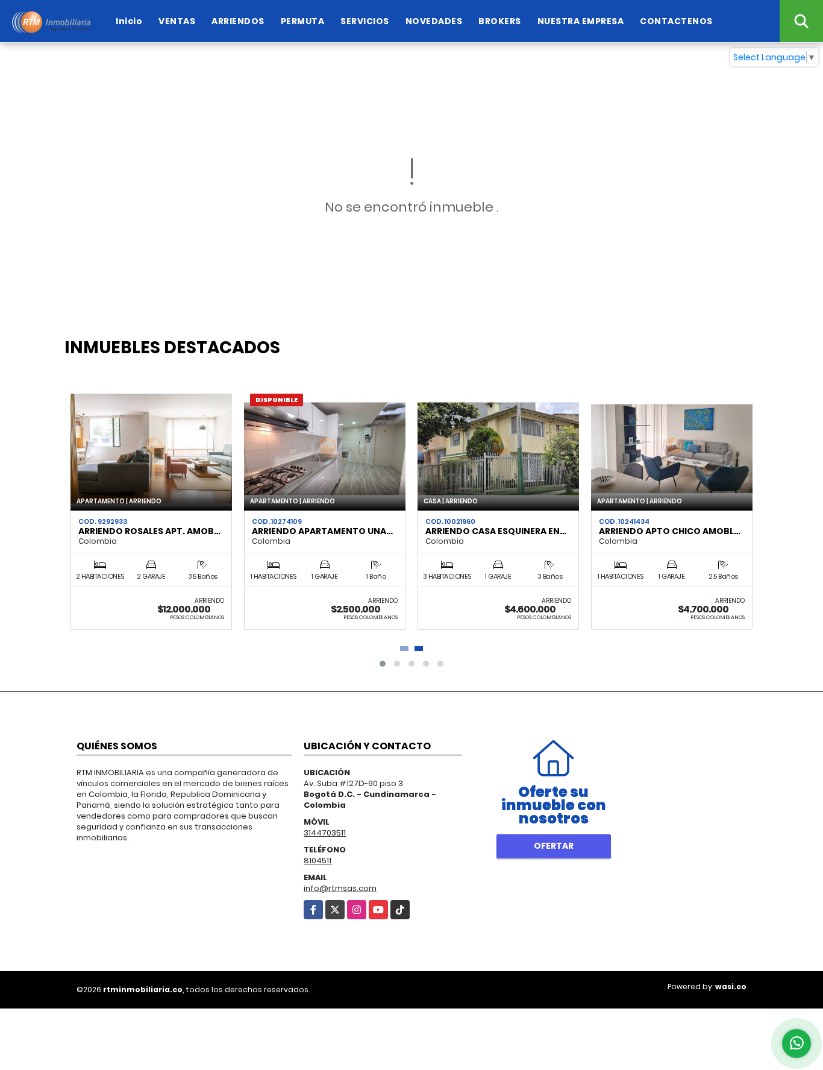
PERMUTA (303, 21)
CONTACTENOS (676, 21)
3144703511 (325, 833)
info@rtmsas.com (340, 888)
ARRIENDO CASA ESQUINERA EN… (495, 531)
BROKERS (499, 21)
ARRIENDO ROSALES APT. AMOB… (149, 531)
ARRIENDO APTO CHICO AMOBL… (669, 531)
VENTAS (176, 21)
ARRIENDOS (237, 21)
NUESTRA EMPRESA (580, 21)
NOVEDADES (434, 21)
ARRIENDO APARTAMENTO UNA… (322, 531)
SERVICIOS (364, 21)
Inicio (129, 21)
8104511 (317, 860)
